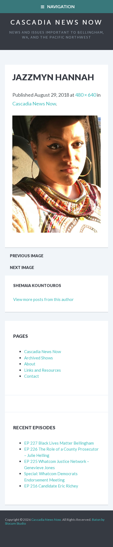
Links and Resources (42, 370)
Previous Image (26, 255)
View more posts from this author (43, 299)
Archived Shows (38, 357)
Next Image (22, 267)
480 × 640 (85, 95)
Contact (31, 376)
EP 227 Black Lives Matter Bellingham (59, 442)
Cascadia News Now (56, 23)
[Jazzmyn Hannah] (56, 120)
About (29, 363)
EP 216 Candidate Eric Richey (51, 485)
